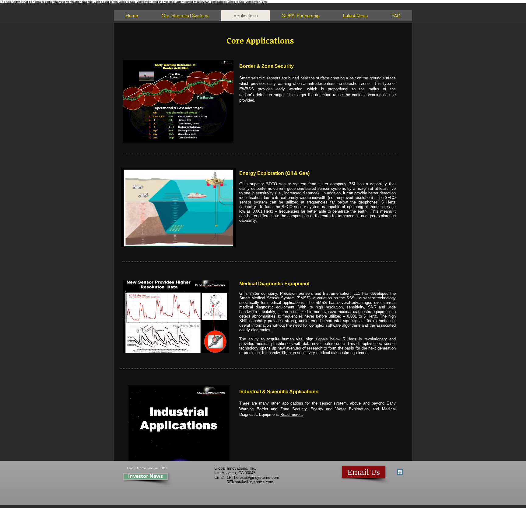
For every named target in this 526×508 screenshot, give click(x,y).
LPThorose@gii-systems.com (253, 477)
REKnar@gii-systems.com (249, 482)
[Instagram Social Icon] (400, 472)
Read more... (291, 414)
